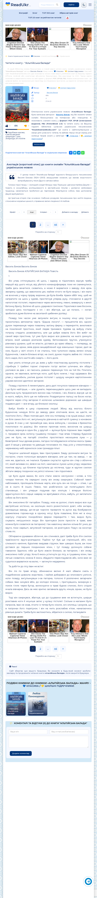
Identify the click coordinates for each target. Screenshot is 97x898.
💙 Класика (58, 71)
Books (21, 4)
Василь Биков (36, 71)
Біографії (23, 13)
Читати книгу (39, 144)
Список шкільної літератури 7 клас (13, 135)
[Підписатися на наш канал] (67, 18)
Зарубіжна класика (16, 132)
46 (55, 224)
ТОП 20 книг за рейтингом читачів (44, 17)
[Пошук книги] (57, 4)
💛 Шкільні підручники (74, 71)
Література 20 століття (15, 138)
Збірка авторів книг (69, 13)
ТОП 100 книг (48, 13)
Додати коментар (20, 753)
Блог (35, 13)
